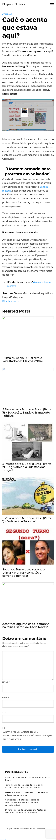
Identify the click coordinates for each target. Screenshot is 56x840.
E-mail (6, 697)
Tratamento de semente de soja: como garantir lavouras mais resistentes (24, 786)
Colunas (7, 14)
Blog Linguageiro (11, 300)
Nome (6, 682)
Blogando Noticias (13, 4)
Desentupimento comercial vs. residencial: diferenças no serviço (27, 793)
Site (4, 712)
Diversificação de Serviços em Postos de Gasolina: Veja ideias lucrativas (25, 811)
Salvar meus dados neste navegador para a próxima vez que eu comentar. (27, 735)
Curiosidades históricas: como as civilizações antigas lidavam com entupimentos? (22, 802)
